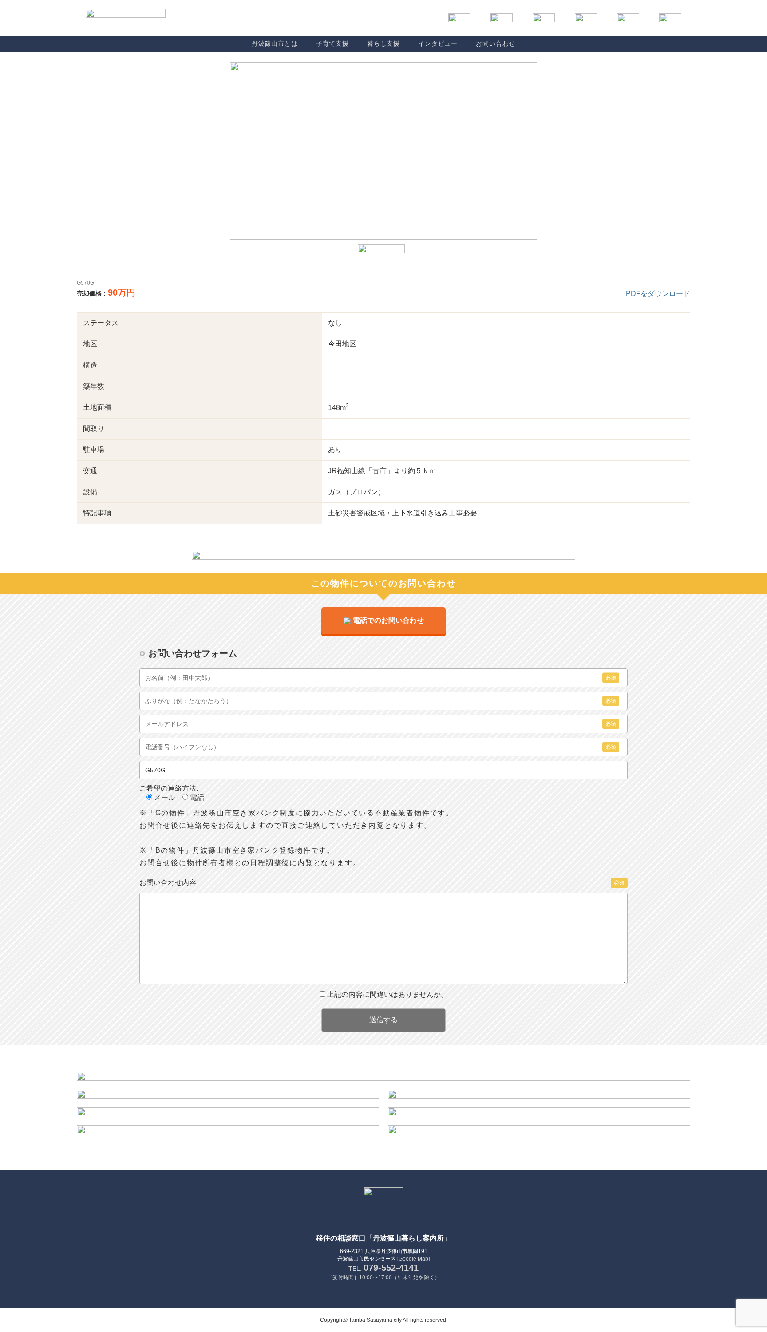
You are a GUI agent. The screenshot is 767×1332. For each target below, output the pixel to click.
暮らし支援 (383, 43)
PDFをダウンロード (658, 293)
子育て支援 (332, 43)
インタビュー (438, 43)
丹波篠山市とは (275, 43)
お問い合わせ (495, 43)
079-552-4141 (391, 1268)
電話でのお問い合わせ (388, 620)
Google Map (413, 1259)
